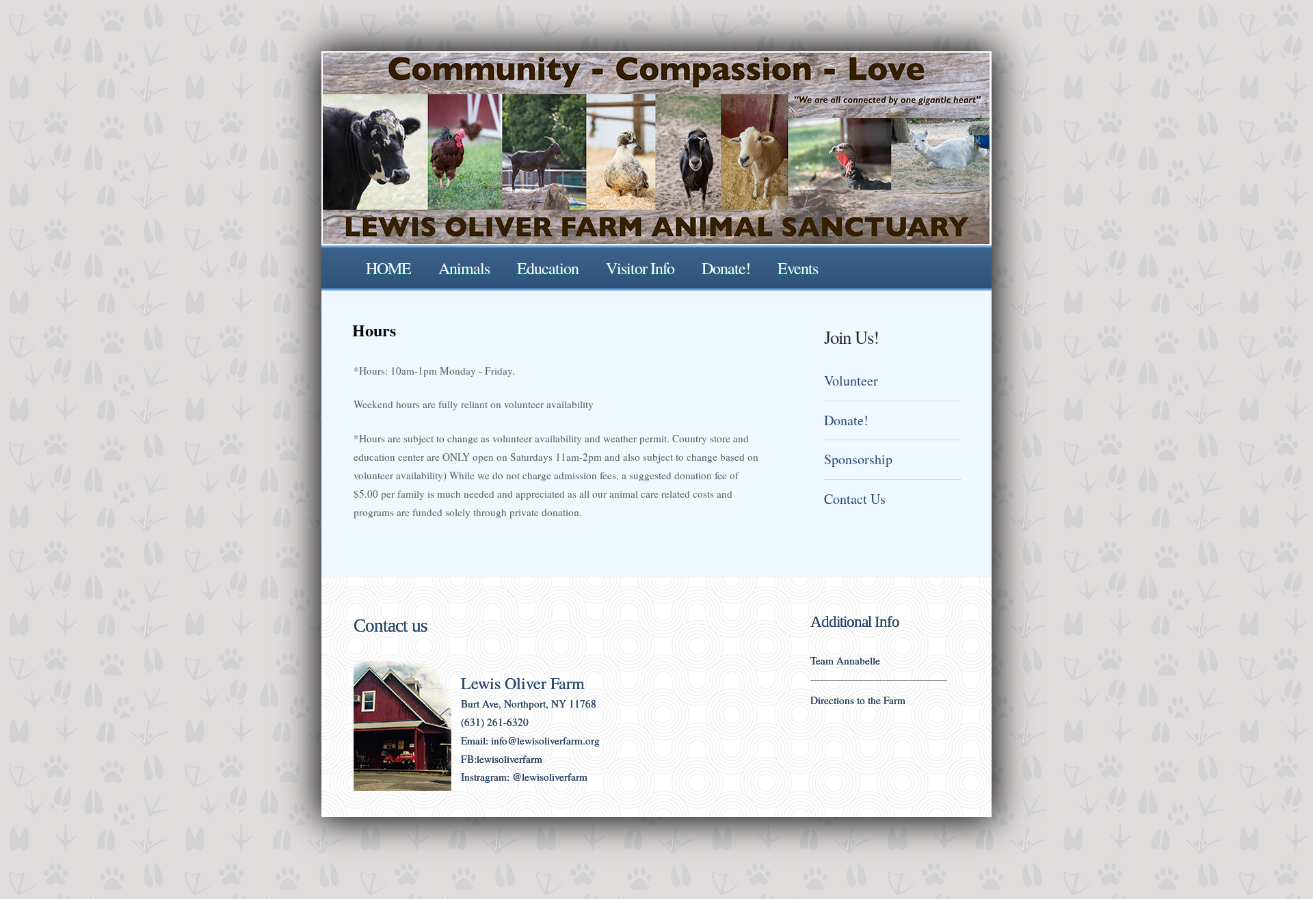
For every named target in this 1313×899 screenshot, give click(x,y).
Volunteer (851, 380)
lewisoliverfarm (509, 759)
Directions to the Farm (857, 700)
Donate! (726, 268)
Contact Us (855, 498)
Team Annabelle (845, 660)
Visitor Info (640, 268)
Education (548, 268)
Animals (464, 268)
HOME (388, 268)
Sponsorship (858, 459)
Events (798, 268)
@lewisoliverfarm (549, 776)
